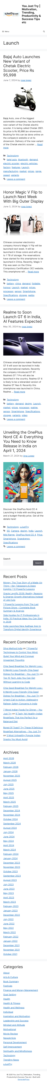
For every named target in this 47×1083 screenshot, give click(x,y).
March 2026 (9, 762)
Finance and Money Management (20, 990)
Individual (8, 1012)
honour (6, 287)
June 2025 (8, 789)
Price (39, 534)
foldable (36, 283)
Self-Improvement (12, 1046)
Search (6, 558)
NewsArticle (9, 1038)
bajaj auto (12, 159)
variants (15, 175)
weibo (31, 295)
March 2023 (9, 902)
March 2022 (9, 932)
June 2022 (8, 923)
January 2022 (10, 941)
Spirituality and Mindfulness (17, 1051)
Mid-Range (9, 534)
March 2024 (9, 849)
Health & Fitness (11, 1003)
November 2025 (11, 775)
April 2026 (8, 758)
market (23, 171)
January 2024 (10, 858)
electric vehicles (29, 163)
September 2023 (12, 876)
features (16, 167)
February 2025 (10, 806)
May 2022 (8, 928)
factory (6, 167)
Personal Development (15, 1042)
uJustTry (24, 527)
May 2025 (8, 793)
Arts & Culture (10, 977)
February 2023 (10, 906)
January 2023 (10, 910)
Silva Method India (12, 648)
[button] (44, 31)
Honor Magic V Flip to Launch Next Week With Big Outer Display (23, 196)
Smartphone (29, 291)
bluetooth (23, 159)
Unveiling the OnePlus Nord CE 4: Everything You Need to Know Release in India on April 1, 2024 (23, 441)
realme (34, 407)
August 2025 (10, 780)
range (38, 171)
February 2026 (10, 767)
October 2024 (10, 819)
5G (8, 531)
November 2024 (11, 815)
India (31, 531)
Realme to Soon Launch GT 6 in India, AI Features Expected (22, 317)
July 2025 (8, 784)
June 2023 (9, 889)
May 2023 (8, 893)
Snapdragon (23, 538)
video (24, 415)
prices (31, 171)
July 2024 (8, 832)
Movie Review (10, 1033)
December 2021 (11, 945)
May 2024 (8, 841)
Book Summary (11, 981)
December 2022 (11, 915)
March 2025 (9, 802)
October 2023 (10, 871)
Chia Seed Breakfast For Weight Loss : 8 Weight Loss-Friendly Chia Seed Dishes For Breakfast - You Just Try (23, 670)
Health (6, 999)
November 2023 (11, 867)
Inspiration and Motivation (16, 1016)
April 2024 (8, 845)
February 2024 (10, 854)
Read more (33, 271)
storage (23, 295)
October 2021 (10, 954)
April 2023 (8, 897)
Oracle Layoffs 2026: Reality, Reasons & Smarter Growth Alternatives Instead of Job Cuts (23, 596)
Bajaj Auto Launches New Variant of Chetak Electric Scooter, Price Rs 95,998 (21, 65)
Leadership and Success (15, 1020)
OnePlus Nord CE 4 (26, 534)
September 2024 (12, 823)
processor (8, 291)
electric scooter (11, 163)
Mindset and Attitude (14, 1025)
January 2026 (10, 771)
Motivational (9, 1029)
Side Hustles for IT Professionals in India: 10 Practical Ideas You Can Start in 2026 (23, 618)
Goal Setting (9, 994)
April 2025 (8, 797)
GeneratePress (23, 1079)
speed (6, 175)
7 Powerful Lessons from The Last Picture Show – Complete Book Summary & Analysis (20, 607)
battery (10, 283)
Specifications (10, 295)
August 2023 (10, 880)
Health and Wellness (13, 1007)
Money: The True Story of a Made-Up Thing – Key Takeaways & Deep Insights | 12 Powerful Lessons (22, 585)
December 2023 (11, 862)
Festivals (7, 986)
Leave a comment (16, 179)
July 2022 (8, 919)
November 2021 (11, 949)
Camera (15, 531)
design (28, 403)
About (6, 973)
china (18, 283)
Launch (25, 167)
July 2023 (8, 884)
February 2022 (10, 936)
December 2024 (11, 810)
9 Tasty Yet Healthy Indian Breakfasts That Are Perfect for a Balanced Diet (23, 717)
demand (33, 159)
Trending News (11, 1060)
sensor (18, 291)
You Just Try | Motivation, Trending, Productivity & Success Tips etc (31, 14)
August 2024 (10, 828)
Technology (13, 155)
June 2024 (9, 836)
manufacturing (10, 171)
